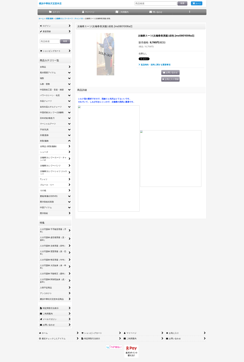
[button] (189, 12)
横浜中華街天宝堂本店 (50, 3)
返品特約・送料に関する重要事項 (155, 64)
